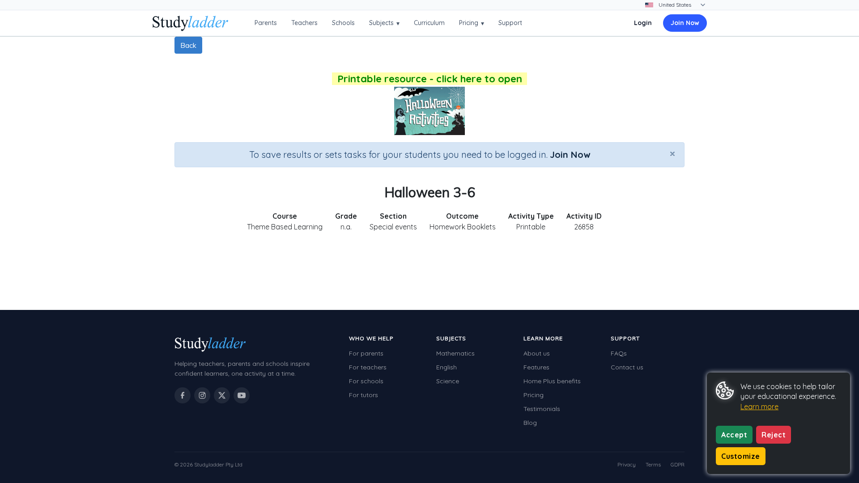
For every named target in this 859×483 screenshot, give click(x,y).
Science (447, 381)
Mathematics (455, 353)
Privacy (626, 464)
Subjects (384, 23)
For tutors (363, 395)
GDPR (678, 464)
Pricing (471, 23)
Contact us (627, 367)
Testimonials (541, 409)
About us (536, 353)
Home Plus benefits (552, 381)
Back (188, 45)
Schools (343, 23)
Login (643, 23)
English (446, 367)
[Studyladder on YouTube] (242, 395)
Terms (653, 464)
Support (510, 23)
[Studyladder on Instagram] (202, 395)
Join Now (685, 23)
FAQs (619, 353)
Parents (266, 23)
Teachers (304, 23)
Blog (530, 423)
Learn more (759, 406)
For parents (366, 353)
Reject (773, 434)
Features (536, 367)
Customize (740, 456)
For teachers (368, 367)
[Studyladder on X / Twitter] (222, 395)
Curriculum (429, 23)
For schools (366, 381)
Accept (734, 434)
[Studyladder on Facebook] (182, 395)
